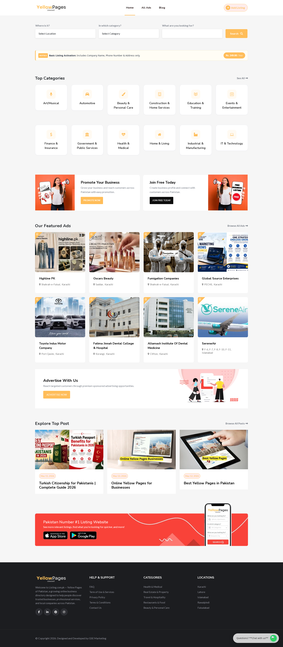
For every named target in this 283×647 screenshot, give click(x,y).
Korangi (100, 353)
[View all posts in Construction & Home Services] (159, 94)
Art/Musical (51, 103)
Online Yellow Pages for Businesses (131, 485)
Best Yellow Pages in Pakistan (209, 483)
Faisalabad (203, 607)
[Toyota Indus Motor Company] (60, 317)
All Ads (146, 8)
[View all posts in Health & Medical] (123, 134)
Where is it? (42, 25)
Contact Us (95, 607)
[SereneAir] (223, 317)
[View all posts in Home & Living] (159, 134)
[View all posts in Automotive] (87, 94)
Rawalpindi (203, 602)
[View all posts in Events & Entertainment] (231, 94)
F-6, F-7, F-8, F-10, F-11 (217, 349)
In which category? (110, 25)
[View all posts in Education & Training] (195, 94)
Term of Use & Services (101, 591)
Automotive (87, 103)
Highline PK (47, 278)
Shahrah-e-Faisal (50, 284)
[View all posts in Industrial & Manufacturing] (195, 134)
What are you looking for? (178, 25)
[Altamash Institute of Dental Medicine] (169, 317)
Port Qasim (47, 353)
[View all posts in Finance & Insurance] (51, 134)
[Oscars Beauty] (114, 252)
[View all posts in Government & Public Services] (87, 134)
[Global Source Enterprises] (223, 252)
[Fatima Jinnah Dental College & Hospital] (114, 317)
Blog (162, 8)
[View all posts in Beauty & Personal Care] (123, 94)
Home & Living (159, 143)
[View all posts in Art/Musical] (51, 94)
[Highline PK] (60, 252)
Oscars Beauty (103, 278)
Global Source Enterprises (220, 278)
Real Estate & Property (156, 591)
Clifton (154, 353)
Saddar (99, 284)
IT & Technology (232, 143)
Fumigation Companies (163, 278)
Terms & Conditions (100, 602)
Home (130, 8)
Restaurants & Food (154, 602)
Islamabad (207, 352)
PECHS (208, 284)
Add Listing (238, 7)
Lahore (201, 591)
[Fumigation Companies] (169, 252)
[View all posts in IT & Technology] (231, 134)
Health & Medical (152, 586)
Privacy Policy (97, 597)
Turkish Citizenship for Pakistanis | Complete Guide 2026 (67, 485)
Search (234, 33)
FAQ (91, 586)
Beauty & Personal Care (156, 607)
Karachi (66, 284)
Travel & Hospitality (154, 597)
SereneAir (209, 343)
